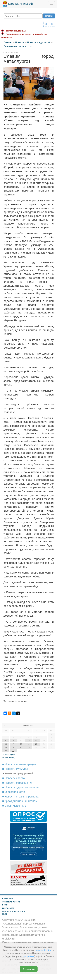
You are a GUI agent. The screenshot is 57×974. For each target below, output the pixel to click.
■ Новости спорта (13, 778)
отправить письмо (11, 901)
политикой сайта (43, 949)
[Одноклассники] (9, 713)
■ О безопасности (13, 792)
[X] (18, 713)
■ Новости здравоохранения (20, 787)
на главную (8, 898)
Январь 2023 (28, 725)
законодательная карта (14, 910)
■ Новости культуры (15, 768)
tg (52, 23)
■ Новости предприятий (18, 773)
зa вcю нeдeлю (8, 754)
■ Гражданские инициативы (19, 801)
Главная (7, 42)
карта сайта (8, 907)
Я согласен (29, 969)
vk (46, 23)
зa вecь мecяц (8, 757)
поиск (5, 904)
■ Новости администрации (19, 764)
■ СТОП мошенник (14, 805)
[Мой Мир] (14, 713)
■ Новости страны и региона (20, 796)
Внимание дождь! (16, 30)
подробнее (28, 956)
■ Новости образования (17, 782)
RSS (4, 913)
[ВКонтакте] (5, 713)
